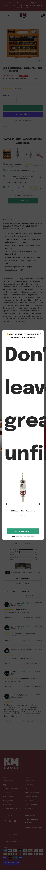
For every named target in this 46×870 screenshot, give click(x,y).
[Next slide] (39, 504)
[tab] (13, 536)
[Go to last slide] (6, 504)
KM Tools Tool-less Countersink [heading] (23, 511)
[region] (23, 504)
